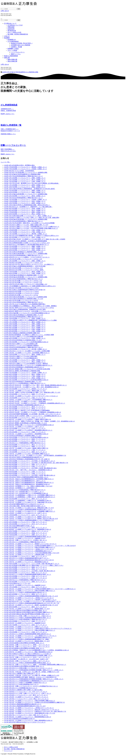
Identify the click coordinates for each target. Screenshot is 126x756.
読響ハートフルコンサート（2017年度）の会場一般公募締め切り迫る (30, 468)
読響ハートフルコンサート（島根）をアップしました (25, 567)
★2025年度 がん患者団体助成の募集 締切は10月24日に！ (27, 205)
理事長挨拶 (11, 27)
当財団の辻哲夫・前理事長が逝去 (19, 165)
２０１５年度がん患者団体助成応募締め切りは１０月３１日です (29, 560)
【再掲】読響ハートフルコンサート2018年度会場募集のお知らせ (29, 425)
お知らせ (7, 36)
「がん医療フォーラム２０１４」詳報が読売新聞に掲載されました (29, 547)
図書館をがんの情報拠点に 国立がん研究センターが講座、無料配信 (30, 306)
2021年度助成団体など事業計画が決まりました (23, 302)
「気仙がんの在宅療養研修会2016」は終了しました (25, 480)
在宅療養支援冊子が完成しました (19, 525)
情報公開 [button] (7, 57)
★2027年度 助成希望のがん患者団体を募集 (20, 72)
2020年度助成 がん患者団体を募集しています (23, 340)
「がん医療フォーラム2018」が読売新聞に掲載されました (27, 352)
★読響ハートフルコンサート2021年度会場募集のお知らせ (27, 313)
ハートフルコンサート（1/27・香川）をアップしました (26, 695)
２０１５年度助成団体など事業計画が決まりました (25, 542)
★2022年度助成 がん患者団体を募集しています (23, 298)
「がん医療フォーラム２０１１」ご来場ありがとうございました (29, 708)
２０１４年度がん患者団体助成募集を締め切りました (25, 592)
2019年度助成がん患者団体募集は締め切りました (24, 367)
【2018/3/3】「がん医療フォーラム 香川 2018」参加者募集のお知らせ (31, 387)
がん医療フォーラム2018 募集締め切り (21, 358)
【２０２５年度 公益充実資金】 (19, 170)
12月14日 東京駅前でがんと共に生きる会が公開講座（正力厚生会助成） (31, 183)
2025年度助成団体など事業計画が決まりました (23, 197)
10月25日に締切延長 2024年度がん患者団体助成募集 (25, 241)
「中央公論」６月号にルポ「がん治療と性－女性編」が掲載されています (31, 671)
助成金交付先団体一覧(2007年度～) (21, 43)
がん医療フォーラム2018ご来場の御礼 (20, 356)
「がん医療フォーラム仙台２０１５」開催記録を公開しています (29, 507)
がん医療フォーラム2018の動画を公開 (20, 343)
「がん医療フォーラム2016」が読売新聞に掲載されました (27, 453)
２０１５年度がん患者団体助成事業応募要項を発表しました (27, 574)
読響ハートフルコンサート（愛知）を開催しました (25, 354)
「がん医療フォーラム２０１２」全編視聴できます (25, 623)
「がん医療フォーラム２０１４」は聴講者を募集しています (27, 554)
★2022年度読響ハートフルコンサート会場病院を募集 (25, 297)
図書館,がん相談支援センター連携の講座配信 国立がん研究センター (30, 286)
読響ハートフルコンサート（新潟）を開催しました (25, 196)
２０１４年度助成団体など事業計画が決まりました (25, 580)
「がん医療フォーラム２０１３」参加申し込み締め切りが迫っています (31, 605)
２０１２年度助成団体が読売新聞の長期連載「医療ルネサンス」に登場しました (33, 670)
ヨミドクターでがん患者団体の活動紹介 (21, 345)
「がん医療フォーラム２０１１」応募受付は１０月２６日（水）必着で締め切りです (35, 711)
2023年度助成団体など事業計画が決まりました (23, 255)
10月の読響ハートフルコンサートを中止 (21, 291)
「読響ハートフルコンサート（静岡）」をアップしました (27, 644)
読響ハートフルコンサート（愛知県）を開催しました (25, 167)
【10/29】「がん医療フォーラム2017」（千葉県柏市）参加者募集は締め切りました (34, 403)
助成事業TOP (12, 39)
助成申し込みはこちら (7, 113)
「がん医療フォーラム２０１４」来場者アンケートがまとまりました (30, 544)
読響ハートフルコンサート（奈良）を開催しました (25, 201)
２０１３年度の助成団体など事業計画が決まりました (25, 619)
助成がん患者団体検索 (11, 56)
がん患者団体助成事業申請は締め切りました (22, 704)
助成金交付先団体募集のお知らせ (19, 718)
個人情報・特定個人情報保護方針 (18, 34)
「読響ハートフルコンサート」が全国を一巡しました (25, 540)
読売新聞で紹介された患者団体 (20, 45)
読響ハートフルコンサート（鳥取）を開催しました (25, 212)
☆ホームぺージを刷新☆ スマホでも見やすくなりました (27, 257)
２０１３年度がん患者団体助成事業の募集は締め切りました (27, 634)
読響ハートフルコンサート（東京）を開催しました (25, 322)
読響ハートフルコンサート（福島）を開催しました (25, 192)
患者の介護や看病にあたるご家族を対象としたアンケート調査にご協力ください (33, 565)
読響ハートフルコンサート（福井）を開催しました (25, 325)
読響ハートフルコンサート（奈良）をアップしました (25, 625)
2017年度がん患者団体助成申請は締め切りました (24, 457)
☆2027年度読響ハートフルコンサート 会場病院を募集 (25, 172)
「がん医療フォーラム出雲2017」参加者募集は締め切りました (28, 430)
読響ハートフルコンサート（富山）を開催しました (25, 210)
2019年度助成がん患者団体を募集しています (22, 381)
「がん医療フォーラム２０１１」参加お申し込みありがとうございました (31, 709)
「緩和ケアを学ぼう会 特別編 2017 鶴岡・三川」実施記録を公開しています (32, 392)
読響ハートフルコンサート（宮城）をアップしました (25, 533)
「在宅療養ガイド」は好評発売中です (20, 488)
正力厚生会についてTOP (15, 25)
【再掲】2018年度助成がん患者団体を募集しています (25, 423)
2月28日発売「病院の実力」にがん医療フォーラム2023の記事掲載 (29, 223)
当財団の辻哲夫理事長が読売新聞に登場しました (24, 643)
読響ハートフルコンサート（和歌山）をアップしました (26, 531)
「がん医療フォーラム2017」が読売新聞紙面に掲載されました (28, 399)
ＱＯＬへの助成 (12, 50)
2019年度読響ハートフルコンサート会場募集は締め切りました (28, 365)
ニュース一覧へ (5, 162)
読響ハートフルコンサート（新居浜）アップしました (25, 389)
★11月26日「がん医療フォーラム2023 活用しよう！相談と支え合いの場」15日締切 (34, 239)
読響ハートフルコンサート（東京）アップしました (25, 444)
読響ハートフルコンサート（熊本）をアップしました (25, 498)
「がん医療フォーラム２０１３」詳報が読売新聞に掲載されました (29, 590)
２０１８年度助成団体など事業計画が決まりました (25, 383)
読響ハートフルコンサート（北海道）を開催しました (25, 169)
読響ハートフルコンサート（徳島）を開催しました (25, 261)
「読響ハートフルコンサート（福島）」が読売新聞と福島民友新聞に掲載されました (35, 664)
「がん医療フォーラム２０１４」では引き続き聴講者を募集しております (31, 553)
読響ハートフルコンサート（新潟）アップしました (25, 407)
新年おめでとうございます (17, 583)
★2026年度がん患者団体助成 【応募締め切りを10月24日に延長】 (29, 188)
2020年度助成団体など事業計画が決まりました (23, 316)
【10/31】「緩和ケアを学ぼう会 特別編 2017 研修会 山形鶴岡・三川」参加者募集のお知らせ (39, 421)
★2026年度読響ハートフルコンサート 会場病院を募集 (25, 194)
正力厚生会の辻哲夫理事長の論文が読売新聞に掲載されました (28, 612)
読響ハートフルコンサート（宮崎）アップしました (25, 621)
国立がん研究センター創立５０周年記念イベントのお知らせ (27, 653)
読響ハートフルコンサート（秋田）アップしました (25, 439)
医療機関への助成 (13, 48)
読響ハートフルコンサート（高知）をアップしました (25, 569)
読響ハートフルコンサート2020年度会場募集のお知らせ (26, 342)
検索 (19, 9)
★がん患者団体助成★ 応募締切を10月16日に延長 (25, 309)
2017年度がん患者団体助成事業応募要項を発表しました (26, 477)
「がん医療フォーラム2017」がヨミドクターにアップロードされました (31, 396)
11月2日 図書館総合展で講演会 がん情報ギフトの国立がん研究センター (31, 235)
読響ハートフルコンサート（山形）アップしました (25, 428)
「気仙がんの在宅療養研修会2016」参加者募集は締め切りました (29, 482)
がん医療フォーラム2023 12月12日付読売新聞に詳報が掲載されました (31, 228)
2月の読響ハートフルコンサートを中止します (23, 259)
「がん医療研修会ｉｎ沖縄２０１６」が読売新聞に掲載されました (29, 495)
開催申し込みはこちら (7, 154)
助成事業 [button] (7, 38)
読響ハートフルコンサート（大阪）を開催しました (25, 230)
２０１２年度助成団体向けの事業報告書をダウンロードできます (29, 680)
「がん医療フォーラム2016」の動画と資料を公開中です (26, 448)
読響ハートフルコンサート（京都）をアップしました (25, 632)
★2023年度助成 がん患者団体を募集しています (23, 275)
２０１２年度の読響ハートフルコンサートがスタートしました (28, 668)
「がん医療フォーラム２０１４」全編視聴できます (25, 538)
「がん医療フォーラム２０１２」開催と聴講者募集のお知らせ (28, 652)
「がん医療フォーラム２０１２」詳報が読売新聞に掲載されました (29, 630)
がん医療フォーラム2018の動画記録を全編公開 (23, 336)
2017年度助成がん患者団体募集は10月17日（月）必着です (27, 459)
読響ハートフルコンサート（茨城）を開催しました (25, 208)
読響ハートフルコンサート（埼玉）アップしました (25, 417)
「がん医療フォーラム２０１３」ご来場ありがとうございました (29, 598)
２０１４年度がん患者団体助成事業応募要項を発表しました (27, 617)
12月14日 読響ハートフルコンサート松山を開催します (25, 284)
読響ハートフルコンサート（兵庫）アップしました (25, 471)
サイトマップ (8, 750)
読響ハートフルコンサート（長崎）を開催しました (25, 250)
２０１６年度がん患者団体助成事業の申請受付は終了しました (28, 509)
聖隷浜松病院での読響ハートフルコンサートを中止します (27, 243)
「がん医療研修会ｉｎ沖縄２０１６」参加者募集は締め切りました (29, 497)
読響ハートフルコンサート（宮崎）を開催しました (25, 178)
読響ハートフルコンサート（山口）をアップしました (25, 515)
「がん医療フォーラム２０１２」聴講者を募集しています (27, 641)
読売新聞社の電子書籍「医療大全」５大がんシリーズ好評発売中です (30, 677)
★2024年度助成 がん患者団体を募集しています (23, 252)
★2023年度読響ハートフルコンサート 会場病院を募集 (25, 277)
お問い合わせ (5, 11)
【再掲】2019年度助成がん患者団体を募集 (22, 370)
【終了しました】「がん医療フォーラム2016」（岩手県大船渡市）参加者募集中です (35, 455)
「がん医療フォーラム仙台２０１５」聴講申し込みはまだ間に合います (31, 518)
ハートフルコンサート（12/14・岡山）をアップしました (26, 699)
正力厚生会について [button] (10, 23)
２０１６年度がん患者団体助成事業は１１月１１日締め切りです (29, 520)
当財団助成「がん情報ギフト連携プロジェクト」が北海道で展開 (29, 334)
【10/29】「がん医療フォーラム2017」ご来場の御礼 (25, 401)
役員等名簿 (11, 29)
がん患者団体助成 (13, 41)
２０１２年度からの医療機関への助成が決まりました (25, 682)
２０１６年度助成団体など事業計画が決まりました (25, 489)
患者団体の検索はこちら (8, 134)
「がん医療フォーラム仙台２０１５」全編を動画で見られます (28, 502)
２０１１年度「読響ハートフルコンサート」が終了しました (27, 693)
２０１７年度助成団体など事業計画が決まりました (25, 443)
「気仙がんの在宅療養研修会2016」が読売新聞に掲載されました (29, 479)
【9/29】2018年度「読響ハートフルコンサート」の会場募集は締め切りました (33, 416)
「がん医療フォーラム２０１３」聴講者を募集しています (27, 608)
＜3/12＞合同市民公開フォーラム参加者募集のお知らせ (26, 493)
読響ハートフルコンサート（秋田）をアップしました (25, 572)
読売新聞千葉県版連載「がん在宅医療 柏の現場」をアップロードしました (32, 414)
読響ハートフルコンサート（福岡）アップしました (25, 446)
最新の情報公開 (12, 59)
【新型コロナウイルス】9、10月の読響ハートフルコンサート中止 (29, 311)
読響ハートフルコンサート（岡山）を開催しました (25, 214)
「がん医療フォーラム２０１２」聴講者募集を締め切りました (28, 637)
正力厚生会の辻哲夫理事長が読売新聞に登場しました (25, 610)
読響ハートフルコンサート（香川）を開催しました (25, 179)
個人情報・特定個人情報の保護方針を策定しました (25, 506)
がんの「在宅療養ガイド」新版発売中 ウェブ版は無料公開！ (28, 206)
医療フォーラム (16, 54)
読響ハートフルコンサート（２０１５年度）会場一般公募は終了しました (31, 563)
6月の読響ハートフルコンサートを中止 (21, 295)
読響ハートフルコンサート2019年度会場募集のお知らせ (26, 379)
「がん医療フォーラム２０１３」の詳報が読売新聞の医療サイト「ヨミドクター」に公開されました (40, 589)
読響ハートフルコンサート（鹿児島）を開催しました (25, 233)
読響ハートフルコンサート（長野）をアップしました (25, 464)
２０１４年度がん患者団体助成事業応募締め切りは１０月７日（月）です (31, 603)
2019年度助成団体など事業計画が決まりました (23, 347)
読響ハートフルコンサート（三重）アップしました (25, 450)
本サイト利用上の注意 (14, 32)
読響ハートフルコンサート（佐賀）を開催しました (25, 318)
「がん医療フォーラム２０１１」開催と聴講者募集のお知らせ (28, 720)
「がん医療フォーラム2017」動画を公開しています (25, 390)
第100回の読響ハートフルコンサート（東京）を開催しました (28, 215)
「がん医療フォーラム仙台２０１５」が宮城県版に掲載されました (29, 511)
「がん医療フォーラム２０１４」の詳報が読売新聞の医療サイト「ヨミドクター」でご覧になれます (40, 545)
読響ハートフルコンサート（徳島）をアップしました (25, 578)
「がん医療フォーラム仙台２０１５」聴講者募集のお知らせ (27, 529)
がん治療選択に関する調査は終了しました (22, 673)
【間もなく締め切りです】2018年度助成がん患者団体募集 (27, 410)
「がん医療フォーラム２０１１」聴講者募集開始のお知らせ (27, 717)
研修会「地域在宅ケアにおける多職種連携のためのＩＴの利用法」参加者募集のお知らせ (36, 650)
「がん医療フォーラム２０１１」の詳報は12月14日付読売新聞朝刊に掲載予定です (34, 702)
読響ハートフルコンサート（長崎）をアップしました (25, 581)
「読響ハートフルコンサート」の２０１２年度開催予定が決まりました (31, 686)
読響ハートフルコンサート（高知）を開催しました (25, 378)
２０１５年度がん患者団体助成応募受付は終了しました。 (27, 558)
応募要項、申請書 (16, 47)
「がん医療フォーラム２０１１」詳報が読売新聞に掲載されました (29, 700)
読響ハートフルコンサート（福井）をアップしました (25, 452)
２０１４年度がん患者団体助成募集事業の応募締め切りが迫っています (31, 596)
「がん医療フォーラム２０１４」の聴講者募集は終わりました (28, 551)
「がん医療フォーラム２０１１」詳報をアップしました (26, 697)
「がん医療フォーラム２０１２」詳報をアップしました (26, 626)
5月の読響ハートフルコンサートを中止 (21, 300)
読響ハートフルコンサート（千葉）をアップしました (25, 522)
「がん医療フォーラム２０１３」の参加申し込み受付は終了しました (30, 599)
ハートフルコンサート (18, 52)
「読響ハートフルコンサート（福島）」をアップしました (27, 661)
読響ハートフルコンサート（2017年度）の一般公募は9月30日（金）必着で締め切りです (36, 462)
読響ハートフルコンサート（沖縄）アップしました (25, 432)
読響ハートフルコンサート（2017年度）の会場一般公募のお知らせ (29, 475)
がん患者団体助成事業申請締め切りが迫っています (25, 706)
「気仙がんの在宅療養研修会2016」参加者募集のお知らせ (27, 484)
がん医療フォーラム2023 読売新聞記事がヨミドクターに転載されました (31, 226)
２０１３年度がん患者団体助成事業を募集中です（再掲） (27, 639)
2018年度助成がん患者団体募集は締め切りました (24, 405)
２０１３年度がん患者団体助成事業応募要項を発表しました (27, 662)
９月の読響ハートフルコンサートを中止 (21, 293)
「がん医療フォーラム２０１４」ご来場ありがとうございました (29, 549)
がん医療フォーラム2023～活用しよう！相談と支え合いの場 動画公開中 (31, 217)
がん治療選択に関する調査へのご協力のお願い (23, 690)
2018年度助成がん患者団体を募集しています (22, 435)
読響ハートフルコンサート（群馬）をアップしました (25, 594)
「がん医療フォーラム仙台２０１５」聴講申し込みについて (27, 516)
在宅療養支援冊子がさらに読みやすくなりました (24, 504)
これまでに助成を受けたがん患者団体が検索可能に (25, 304)
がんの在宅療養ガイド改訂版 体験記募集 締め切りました (26, 244)
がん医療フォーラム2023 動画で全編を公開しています (26, 224)
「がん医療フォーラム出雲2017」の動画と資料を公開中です (27, 419)
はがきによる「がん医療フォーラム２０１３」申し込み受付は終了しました (32, 601)
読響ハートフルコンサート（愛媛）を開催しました (25, 246)
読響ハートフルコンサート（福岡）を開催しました (25, 190)
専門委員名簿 (12, 30)
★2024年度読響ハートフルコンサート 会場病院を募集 (25, 253)
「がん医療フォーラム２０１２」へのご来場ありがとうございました (30, 635)
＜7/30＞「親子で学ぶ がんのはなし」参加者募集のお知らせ (28, 470)
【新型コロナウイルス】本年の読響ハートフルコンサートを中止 (29, 307)
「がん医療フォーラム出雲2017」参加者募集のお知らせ (26, 434)
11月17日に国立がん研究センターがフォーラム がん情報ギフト (29, 264)
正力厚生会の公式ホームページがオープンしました (25, 722)
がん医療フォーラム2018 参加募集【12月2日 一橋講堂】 (26, 363)
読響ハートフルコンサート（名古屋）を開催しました (25, 349)
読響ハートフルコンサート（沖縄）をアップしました (25, 576)
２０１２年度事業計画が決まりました (20, 688)
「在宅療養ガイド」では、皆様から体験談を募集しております (28, 486)
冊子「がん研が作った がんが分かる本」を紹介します (26, 659)
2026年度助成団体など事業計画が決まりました (23, 176)
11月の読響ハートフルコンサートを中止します (23, 262)
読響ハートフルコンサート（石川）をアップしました (25, 524)
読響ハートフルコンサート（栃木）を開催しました (25, 374)
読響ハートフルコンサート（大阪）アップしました (25, 398)
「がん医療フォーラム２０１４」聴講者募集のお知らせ (26, 562)
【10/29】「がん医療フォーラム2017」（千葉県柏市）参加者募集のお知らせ (32, 412)
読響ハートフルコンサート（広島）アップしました (25, 466)
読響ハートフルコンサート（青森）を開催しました (25, 187)
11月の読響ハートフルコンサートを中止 (21, 288)
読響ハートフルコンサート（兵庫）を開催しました (25, 181)
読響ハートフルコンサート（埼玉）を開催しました (25, 237)
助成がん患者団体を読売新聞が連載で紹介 (22, 333)
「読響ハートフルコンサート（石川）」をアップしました (27, 657)
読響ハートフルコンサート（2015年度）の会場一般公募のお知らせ (29, 571)
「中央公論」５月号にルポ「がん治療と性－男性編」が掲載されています (31, 675)
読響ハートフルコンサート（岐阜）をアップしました (25, 607)
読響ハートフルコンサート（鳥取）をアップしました (25, 527)
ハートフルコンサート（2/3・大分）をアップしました (25, 691)
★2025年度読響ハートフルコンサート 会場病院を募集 (25, 219)
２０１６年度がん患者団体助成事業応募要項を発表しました (27, 536)
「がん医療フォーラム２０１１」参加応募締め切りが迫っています (29, 713)
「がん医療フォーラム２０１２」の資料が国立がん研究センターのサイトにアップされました (38, 628)
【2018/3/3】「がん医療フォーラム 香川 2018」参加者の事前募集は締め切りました (35, 385)
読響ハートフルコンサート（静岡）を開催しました (25, 203)
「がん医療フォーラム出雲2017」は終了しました (24, 426)
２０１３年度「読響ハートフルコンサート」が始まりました (27, 616)
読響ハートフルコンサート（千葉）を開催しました (25, 232)
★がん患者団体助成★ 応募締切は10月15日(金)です (24, 289)
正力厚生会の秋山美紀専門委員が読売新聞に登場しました (27, 614)
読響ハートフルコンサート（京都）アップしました (25, 473)
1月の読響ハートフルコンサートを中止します (23, 282)
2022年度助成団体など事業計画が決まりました (23, 279)
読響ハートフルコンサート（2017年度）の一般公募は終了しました (29, 461)
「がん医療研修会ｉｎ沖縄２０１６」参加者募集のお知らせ (27, 500)
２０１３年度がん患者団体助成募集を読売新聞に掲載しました (28, 655)
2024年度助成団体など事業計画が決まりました (23, 221)
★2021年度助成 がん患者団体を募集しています (23, 315)
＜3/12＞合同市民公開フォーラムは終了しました (24, 491)
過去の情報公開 (12, 61)
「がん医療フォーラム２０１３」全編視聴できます (25, 585)
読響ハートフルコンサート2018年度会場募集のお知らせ (26, 437)
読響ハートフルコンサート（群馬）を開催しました (25, 185)
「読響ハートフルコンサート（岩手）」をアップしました (27, 646)
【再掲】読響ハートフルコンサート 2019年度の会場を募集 (27, 369)
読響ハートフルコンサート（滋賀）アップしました (25, 394)
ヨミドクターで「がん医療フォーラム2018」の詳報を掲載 (27, 351)
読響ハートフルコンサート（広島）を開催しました (25, 329)
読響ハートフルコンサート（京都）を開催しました (25, 338)
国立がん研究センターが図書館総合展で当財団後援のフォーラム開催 (30, 320)
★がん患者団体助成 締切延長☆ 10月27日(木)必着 (24, 266)
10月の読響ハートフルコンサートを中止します (23, 268)
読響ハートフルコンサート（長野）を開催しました (25, 248)
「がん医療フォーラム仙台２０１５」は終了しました (25, 513)
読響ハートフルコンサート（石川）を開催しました (25, 327)
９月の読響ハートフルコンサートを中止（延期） (24, 270)
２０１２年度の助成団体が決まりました (21, 684)
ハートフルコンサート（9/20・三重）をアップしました (26, 715)
